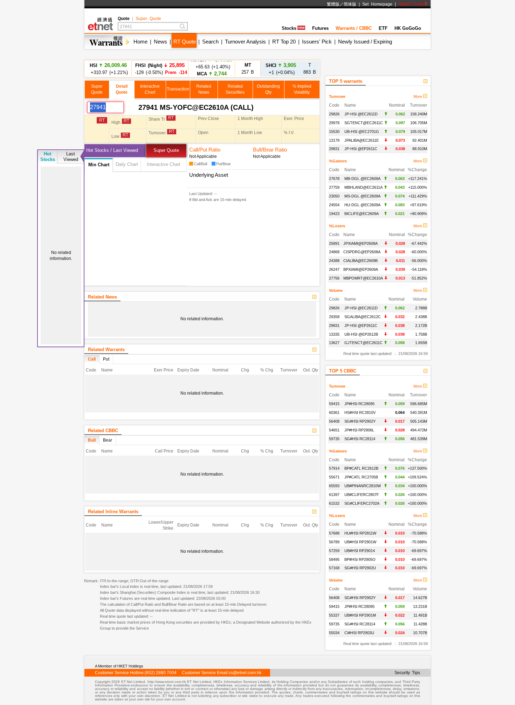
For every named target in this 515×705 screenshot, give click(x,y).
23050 (334, 196)
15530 (334, 131)
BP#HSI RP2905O (360, 559)
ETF (383, 28)
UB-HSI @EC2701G (361, 131)
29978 (334, 123)
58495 (334, 559)
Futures (320, 28)
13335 (334, 334)
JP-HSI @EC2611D (361, 114)
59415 (334, 404)
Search (210, 42)
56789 (334, 542)
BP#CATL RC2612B (361, 468)
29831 (334, 149)
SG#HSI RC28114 (359, 439)
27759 (334, 187)
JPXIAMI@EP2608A (360, 243)
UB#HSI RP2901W (360, 542)
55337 (334, 615)
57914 (334, 468)
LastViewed (70, 156)
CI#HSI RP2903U (359, 633)
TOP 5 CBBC (342, 371)
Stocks (289, 28)
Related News (102, 297)
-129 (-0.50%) (160, 68)
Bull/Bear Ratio (270, 150)
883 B (309, 68)
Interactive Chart (163, 164)
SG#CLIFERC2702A (361, 503)
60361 (334, 412)
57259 (334, 551)
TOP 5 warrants (345, 81)
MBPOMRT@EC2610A (363, 278)
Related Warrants (106, 349)
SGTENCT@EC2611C (363, 123)
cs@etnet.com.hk (245, 672)
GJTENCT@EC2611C (363, 343)
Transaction (178, 89)
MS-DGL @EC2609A (362, 196)
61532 (334, 503)
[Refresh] (131, 107)
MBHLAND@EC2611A (363, 187)
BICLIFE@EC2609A (361, 214)
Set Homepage (377, 4)
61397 (334, 494)
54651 (334, 430)
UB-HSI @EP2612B (361, 334)
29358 (334, 317)
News (160, 42)
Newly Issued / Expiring (365, 42)
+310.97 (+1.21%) (108, 68)
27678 (334, 178)
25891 (334, 243)
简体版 (350, 4)
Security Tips (407, 672)
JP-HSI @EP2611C (360, 149)
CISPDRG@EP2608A (361, 252)
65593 (334, 486)
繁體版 (333, 4)
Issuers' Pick (317, 42)
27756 (334, 278)
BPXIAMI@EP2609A (360, 269)
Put (106, 359)
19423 (334, 214)
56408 (334, 421)
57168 (334, 568)
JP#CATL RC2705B (361, 477)
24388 (334, 260)
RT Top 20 (284, 42)
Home (140, 42)
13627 (334, 343)
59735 (334, 439)
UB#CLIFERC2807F (361, 494)
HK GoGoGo (407, 28)
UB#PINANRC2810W (362, 486)
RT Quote (184, 42)
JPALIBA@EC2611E (361, 140)
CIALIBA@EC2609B (360, 260)
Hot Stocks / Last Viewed (112, 150)
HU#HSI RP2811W (360, 533)
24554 (334, 205)
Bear (107, 440)
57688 (334, 533)
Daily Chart (127, 164)
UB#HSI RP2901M (360, 615)
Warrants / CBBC (354, 28)
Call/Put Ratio (204, 150)
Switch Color (411, 4)
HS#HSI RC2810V (360, 412)
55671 (334, 477)
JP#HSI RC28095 (359, 404)
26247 (334, 269)
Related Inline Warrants (113, 511)
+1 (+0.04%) (281, 68)
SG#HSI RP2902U (360, 568)
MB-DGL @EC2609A (362, 178)
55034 (334, 633)
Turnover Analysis (245, 42)
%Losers (337, 226)
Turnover (337, 96)
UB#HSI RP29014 (359, 551)
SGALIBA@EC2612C (362, 317)
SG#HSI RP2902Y (360, 421)
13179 (334, 140)
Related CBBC (103, 430)
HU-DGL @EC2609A (362, 205)
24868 (334, 252)
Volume (336, 290)
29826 (334, 114)
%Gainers (338, 161)
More (418, 96)
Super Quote (148, 18)
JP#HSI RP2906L (359, 430)
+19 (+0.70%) (212, 68)
